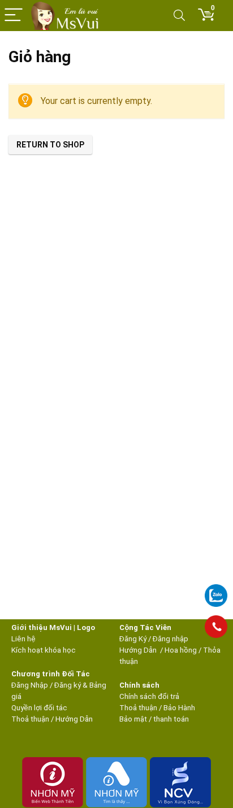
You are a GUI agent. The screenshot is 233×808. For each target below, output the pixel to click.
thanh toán (171, 719)
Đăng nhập (170, 639)
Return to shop (50, 144)
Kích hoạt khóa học (43, 650)
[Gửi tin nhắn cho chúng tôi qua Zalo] (216, 589)
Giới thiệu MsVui (41, 627)
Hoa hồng (181, 650)
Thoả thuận (30, 719)
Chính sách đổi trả (149, 696)
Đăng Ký (133, 639)
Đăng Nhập (29, 685)
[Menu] (13, 16)
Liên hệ (23, 639)
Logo (86, 627)
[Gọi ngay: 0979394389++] (216, 626)
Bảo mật (133, 719)
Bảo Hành (179, 707)
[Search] (179, 16)
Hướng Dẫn (138, 650)
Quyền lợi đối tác (39, 707)
